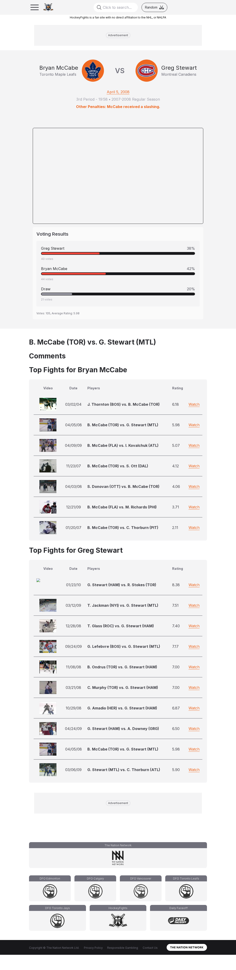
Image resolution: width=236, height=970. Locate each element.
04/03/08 (73, 486)
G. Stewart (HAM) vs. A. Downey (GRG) (123, 728)
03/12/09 (73, 605)
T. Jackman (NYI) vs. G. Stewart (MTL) (122, 605)
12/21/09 (73, 507)
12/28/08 (73, 626)
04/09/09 (73, 445)
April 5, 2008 (118, 92)
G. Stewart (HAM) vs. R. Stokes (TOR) (121, 585)
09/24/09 (73, 646)
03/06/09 (73, 769)
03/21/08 (73, 687)
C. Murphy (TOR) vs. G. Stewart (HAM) (122, 687)
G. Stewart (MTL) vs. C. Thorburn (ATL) (123, 769)
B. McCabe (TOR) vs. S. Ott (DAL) (117, 466)
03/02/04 (73, 404)
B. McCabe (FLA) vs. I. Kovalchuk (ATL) (123, 445)
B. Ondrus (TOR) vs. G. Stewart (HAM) (122, 667)
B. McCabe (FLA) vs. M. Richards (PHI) (122, 507)
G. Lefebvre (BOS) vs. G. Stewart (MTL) (123, 646)
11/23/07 (73, 466)
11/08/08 (73, 667)
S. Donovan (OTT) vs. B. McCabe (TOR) (123, 486)
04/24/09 (73, 728)
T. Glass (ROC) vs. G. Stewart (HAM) (120, 626)
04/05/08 (73, 425)
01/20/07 (73, 527)
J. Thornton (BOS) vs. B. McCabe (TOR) (123, 404)
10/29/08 (73, 708)
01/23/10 (73, 585)
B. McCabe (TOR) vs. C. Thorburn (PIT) (122, 527)
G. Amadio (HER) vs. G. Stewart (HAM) (122, 708)
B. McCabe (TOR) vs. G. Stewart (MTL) (122, 425)
